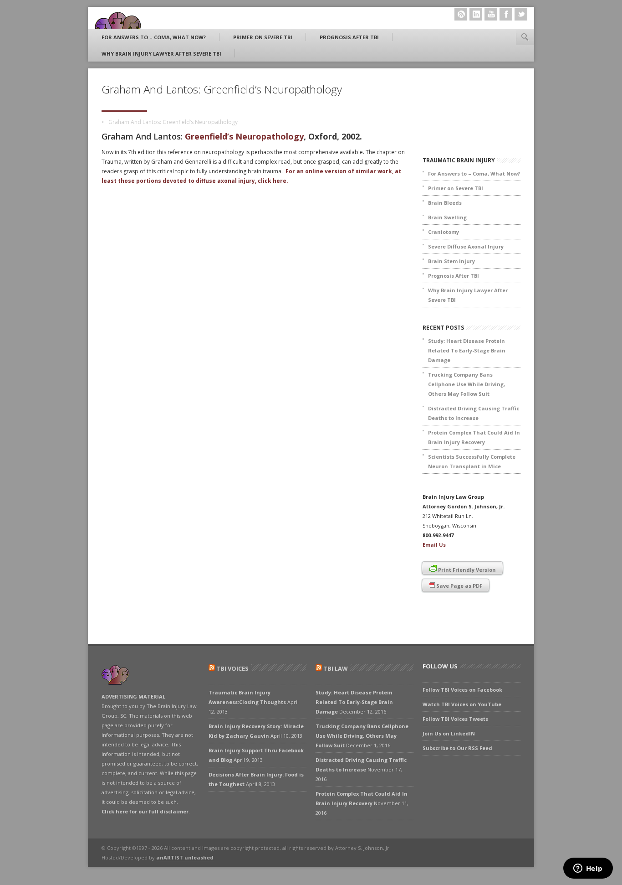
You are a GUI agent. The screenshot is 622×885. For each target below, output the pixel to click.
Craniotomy (443, 231)
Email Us (434, 544)
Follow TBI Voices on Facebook (462, 689)
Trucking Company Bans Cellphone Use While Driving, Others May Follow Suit (466, 384)
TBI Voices (232, 668)
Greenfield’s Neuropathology (244, 136)
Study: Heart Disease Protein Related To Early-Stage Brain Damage (466, 350)
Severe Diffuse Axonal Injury (466, 246)
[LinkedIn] (475, 14)
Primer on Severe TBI (262, 37)
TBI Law (335, 668)
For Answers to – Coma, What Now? (154, 37)
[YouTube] (490, 14)
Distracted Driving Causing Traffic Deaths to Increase (473, 413)
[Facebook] (506, 14)
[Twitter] (521, 14)
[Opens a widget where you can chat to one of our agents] (588, 869)
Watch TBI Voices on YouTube (462, 704)
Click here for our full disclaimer (145, 811)
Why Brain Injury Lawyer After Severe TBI (161, 53)
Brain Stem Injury (451, 261)
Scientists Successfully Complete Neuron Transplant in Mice (471, 461)
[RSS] (460, 14)
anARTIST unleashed (185, 857)
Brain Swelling (447, 217)
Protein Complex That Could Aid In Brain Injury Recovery (474, 437)
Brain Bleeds (445, 202)
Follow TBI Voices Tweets (455, 718)
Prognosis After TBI (349, 37)
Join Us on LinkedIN (449, 733)
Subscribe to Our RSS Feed (457, 748)
